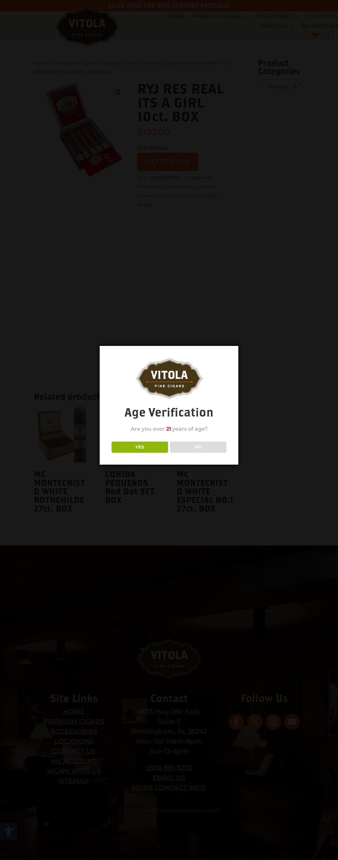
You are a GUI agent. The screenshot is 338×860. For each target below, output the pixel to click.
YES (139, 446)
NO (198, 446)
